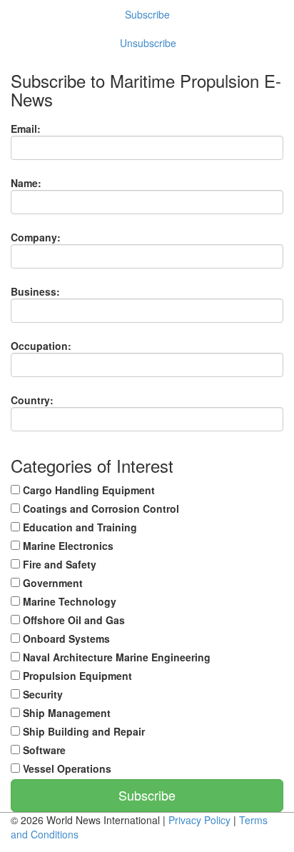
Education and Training (78, 527)
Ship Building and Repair (82, 731)
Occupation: (41, 346)
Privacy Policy (199, 820)
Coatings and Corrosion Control (99, 508)
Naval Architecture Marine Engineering (115, 657)
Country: (32, 400)
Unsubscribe (148, 43)
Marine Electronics (66, 545)
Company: (36, 237)
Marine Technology (68, 601)
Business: (35, 291)
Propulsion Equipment (76, 675)
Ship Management (65, 713)
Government (51, 583)
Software (43, 750)
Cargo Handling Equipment (87, 490)
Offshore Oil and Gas (72, 620)
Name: (26, 183)
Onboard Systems (65, 638)
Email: (26, 128)
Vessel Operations (65, 768)
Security (41, 694)
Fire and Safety (58, 564)
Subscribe (147, 14)
